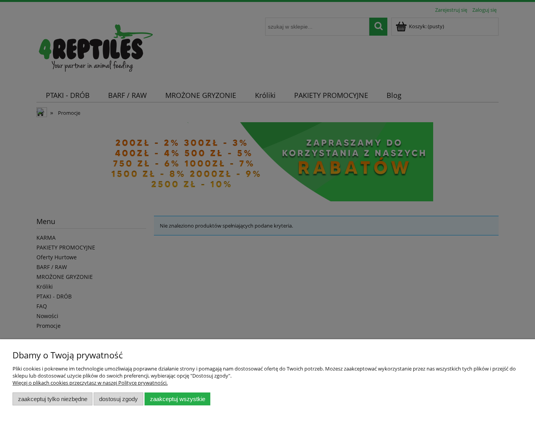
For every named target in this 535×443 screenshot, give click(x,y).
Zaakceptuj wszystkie (177, 399)
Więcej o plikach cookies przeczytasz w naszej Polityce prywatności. (90, 382)
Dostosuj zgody (118, 399)
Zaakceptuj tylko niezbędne (52, 399)
